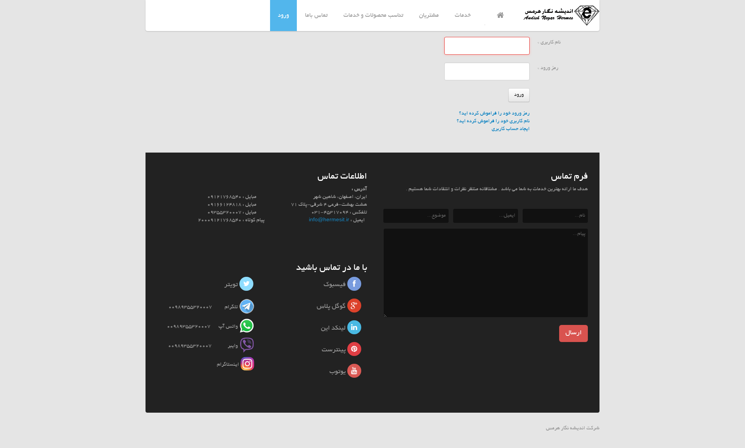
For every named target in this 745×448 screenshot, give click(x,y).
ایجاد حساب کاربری (511, 129)
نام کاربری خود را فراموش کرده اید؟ (493, 121)
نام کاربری (549, 42)
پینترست (334, 350)
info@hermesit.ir (329, 220)
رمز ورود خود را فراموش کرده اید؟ (494, 113)
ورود (519, 95)
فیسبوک (335, 284)
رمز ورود (547, 68)
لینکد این (334, 328)
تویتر (231, 284)
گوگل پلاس (332, 306)
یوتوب (338, 371)
